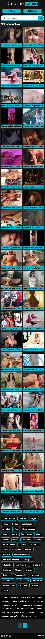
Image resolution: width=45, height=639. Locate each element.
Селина (5, 550)
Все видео (32, 11)
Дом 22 (15, 524)
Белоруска (16, 550)
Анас (27, 580)
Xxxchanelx (7, 570)
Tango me (23, 585)
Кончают (28, 550)
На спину (6, 555)
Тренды (12, 11)
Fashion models (9, 519)
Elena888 (34, 585)
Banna (5, 534)
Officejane (27, 560)
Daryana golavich (9, 585)
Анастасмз (37, 580)
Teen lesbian (35, 565)
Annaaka (6, 539)
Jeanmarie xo (21, 565)
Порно (24, 4)
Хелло (15, 539)
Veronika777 (34, 544)
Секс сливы (6, 636)
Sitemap (41, 636)
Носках (14, 534)
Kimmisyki (29, 570)
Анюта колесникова (22, 555)
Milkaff (38, 534)
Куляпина (35, 575)
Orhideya (22, 544)
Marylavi (18, 570)
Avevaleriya (7, 529)
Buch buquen (27, 524)
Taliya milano (7, 565)
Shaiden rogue (26, 534)
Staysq (33, 519)
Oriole (19, 580)
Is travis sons (8, 580)
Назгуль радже (28, 529)
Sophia (5, 591)
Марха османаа (9, 544)
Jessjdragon (38, 539)
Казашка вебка (20, 575)
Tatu (16, 529)
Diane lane (23, 519)
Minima (5, 524)
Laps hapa (26, 539)
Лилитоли (6, 575)
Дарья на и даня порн (11, 560)
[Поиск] (41, 18)
